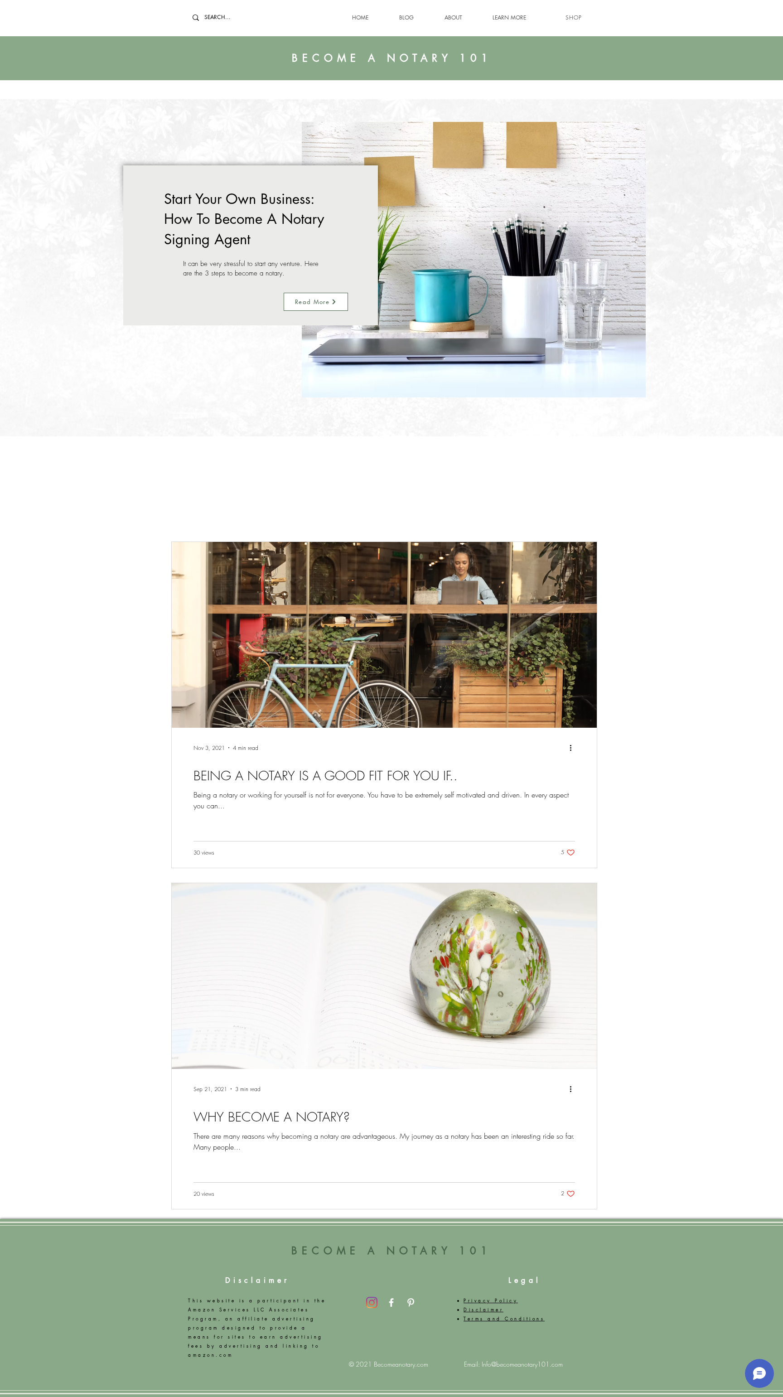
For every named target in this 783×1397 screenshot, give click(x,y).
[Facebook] (391, 1302)
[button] (499, 17)
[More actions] (573, 747)
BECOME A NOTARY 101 (392, 58)
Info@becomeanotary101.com (522, 1364)
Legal (524, 1280)
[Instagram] (371, 1302)
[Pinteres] (410, 1302)
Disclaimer (257, 1280)
